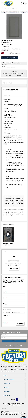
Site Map (13, 404)
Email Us (20, 75)
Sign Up (14, 341)
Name (5, 286)
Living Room (5, 12)
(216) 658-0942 (6, 46)
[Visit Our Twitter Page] (14, 345)
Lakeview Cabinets (7, 42)
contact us (20, 203)
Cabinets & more (14, 12)
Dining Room (23, 12)
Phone (5, 298)
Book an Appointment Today (10, 57)
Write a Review (14, 268)
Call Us (9, 75)
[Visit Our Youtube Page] (21, 345)
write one (17, 265)
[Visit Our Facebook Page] (7, 345)
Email (4, 292)
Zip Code (5, 304)
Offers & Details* (19, 404)
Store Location (7, 309)
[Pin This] (2, 53)
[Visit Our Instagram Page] (17, 345)
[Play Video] (8, 234)
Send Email (20, 323)
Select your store (7, 63)
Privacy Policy (8, 404)
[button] (2, 3)
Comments (6, 315)
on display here (11, 66)
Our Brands (3, 408)
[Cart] (26, 3)
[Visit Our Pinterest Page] (10, 345)
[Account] (24, 3)
